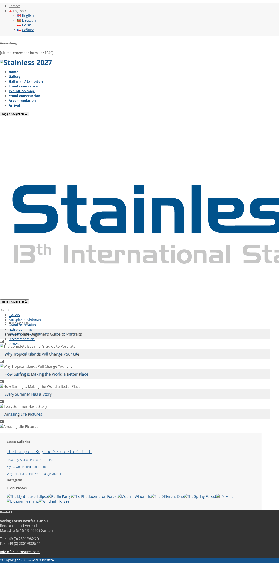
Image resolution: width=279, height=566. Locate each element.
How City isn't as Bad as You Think (30, 460)
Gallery (15, 76)
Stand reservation (24, 86)
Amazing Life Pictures (23, 414)
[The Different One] (167, 496)
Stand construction (25, 95)
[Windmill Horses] (54, 501)
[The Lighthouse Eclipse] (27, 496)
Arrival (15, 105)
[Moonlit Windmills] (134, 496)
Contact (14, 6)
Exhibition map (22, 91)
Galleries (14, 320)
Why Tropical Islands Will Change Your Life (41, 354)
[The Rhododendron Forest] (94, 496)
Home (13, 72)
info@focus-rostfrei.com (20, 551)
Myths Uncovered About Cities (27, 467)
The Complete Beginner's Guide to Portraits (43, 334)
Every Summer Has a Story (27, 394)
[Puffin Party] (59, 496)
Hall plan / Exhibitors (26, 81)
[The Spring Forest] (200, 496)
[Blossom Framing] (23, 501)
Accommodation (23, 100)
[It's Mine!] (225, 496)
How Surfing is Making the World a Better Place (46, 374)
